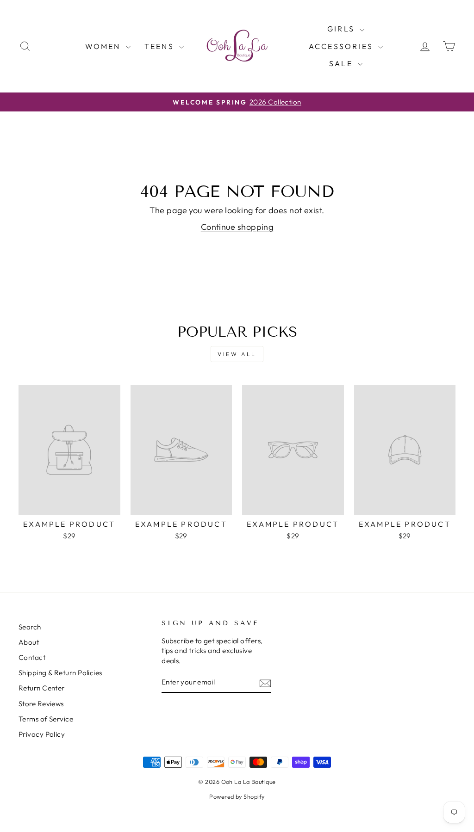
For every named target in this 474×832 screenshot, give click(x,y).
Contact (32, 657)
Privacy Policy (42, 734)
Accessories (342, 46)
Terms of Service (46, 719)
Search (30, 626)
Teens (160, 46)
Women (104, 46)
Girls (342, 28)
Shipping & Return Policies (60, 672)
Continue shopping (237, 227)
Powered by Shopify (236, 796)
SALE (342, 63)
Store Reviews (41, 703)
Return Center (42, 688)
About (29, 642)
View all (237, 354)
